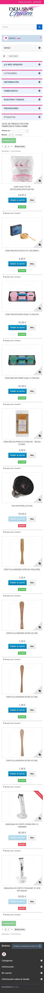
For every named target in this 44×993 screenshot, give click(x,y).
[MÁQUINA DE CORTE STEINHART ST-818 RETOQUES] (22, 870)
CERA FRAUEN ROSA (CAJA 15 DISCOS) (22, 314)
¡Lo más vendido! (13, 64)
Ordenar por (6, 130)
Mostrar (4, 135)
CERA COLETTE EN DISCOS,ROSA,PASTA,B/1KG (22, 188)
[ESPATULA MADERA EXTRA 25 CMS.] (22, 679)
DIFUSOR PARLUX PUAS (22, 505)
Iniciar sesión (37, 2)
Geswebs (16, 987)
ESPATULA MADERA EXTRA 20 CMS (22, 633)
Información (11, 82)
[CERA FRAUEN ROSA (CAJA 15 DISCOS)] (22, 296)
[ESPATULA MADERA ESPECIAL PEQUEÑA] (22, 551)
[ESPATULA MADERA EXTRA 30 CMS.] (22, 743)
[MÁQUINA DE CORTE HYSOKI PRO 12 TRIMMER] (22, 806)
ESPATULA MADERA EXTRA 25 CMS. (22, 697)
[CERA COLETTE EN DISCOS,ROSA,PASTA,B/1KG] (22, 169)
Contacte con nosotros (25, 2)
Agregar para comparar (13, 213)
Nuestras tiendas (14, 99)
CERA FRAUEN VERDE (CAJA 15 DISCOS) (22, 378)
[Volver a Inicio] (4, 56)
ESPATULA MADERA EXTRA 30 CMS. (22, 760)
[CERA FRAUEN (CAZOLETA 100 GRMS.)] (22, 233)
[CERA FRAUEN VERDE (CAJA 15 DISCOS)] (22, 360)
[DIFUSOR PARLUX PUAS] (22, 488)
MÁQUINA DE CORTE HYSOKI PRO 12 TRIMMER (22, 825)
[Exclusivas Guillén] (22, 12)
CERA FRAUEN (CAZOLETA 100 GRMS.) (22, 250)
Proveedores (11, 108)
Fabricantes (11, 90)
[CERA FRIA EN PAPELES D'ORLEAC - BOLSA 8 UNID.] (22, 424)
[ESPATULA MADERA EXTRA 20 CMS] (22, 615)
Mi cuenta (7, 973)
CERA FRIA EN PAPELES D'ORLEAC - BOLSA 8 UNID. (22, 443)
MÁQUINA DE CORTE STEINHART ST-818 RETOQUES (22, 889)
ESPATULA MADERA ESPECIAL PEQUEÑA (22, 569)
